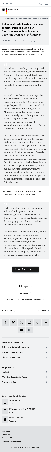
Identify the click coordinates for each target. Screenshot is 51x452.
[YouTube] (22, 330)
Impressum (6, 431)
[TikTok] (38, 322)
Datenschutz (6, 434)
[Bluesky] (14, 322)
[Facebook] (6, 322)
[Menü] (46, 3)
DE (3, 3)
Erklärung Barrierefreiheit (11, 441)
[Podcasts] (30, 330)
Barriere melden (8, 438)
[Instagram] (30, 322)
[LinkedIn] (46, 322)
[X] (22, 322)
